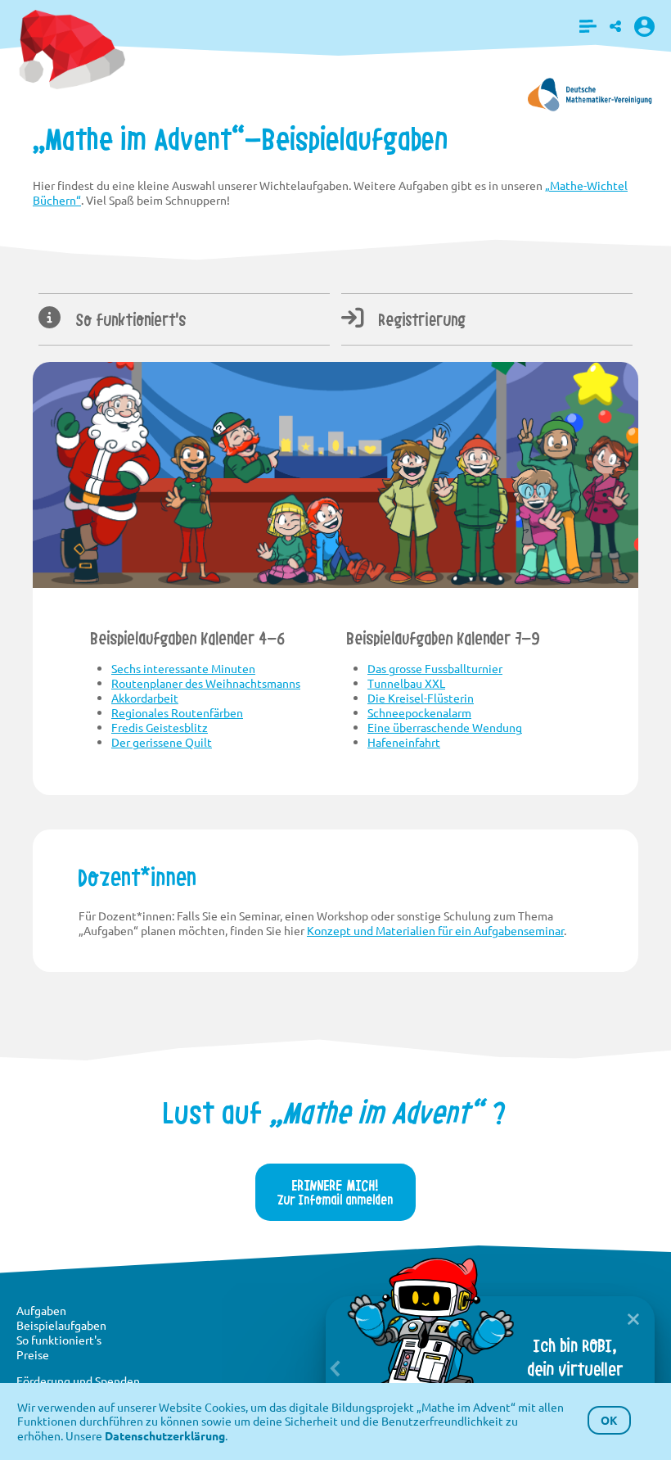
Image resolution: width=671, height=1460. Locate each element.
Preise (32, 1354)
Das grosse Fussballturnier (434, 668)
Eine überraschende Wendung (444, 727)
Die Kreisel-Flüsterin (420, 697)
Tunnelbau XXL (406, 683)
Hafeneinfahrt (403, 742)
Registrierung (420, 320)
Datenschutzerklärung (165, 1435)
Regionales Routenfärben (177, 712)
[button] (588, 26)
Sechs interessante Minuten (183, 668)
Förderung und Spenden (78, 1380)
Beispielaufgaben (61, 1325)
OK (609, 1420)
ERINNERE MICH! (335, 1191)
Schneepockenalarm (419, 712)
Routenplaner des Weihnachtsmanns (205, 683)
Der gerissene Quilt (161, 742)
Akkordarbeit (144, 697)
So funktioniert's (129, 320)
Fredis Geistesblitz (159, 727)
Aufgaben (41, 1310)
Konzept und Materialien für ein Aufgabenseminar (435, 930)
